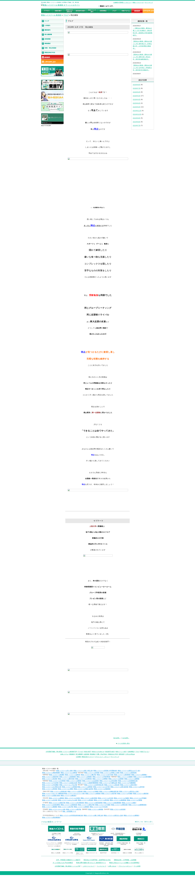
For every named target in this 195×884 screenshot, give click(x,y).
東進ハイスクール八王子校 (101, 787)
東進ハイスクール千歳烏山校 (108, 783)
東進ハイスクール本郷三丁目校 (109, 772)
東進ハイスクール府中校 (136, 787)
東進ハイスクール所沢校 (101, 800)
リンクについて (101, 866)
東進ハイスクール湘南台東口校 (108, 791)
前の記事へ (116, 738)
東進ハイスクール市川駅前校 (75, 803)
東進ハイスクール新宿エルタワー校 (129, 770)
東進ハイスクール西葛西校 (67, 776)
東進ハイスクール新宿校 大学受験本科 (105, 770)
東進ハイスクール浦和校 (56, 798)
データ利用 (137, 866)
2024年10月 (137, 114)
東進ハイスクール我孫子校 (57, 803)
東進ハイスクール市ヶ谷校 (64, 770)
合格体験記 (131, 751)
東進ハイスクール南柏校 (81, 807)
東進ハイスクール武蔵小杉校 (51, 795)
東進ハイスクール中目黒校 (50, 785)
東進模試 (92, 754)
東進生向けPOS (113, 754)
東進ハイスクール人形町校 (69, 772)
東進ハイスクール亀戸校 (88, 774)
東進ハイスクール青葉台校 (58, 791)
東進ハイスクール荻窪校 (49, 779)
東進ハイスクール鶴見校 (93, 793)
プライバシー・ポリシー (102, 757)
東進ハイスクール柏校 (129, 803)
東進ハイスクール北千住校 (105, 774)
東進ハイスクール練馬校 (131, 779)
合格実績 (86, 754)
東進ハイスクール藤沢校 (140, 793)
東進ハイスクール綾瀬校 (56, 774)
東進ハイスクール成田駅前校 (137, 805)
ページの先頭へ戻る (123, 743)
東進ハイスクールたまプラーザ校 (74, 793)
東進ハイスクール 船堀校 (51, 15)
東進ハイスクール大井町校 (57, 781)
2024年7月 (136, 125)
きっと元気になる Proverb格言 (63, 863)
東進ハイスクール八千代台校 (99, 807)
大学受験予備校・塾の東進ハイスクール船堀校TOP (61, 751)
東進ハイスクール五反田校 (90, 781)
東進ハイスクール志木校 (49, 800)
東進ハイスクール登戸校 (108, 793)
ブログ (66, 15)
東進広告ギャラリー (47, 122)
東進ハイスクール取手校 (73, 809)
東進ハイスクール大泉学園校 (142, 776)
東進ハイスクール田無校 (69, 787)
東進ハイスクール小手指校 (138, 798)
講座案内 (72, 754)
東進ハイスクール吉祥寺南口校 (93, 785)
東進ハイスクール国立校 (111, 785)
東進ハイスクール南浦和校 (118, 800)
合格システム (64, 754)
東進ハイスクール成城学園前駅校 (88, 783)
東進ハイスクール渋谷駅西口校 (127, 781)
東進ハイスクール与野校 (134, 800)
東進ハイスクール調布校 (84, 787)
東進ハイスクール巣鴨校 (100, 779)
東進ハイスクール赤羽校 (91, 772)
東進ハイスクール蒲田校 (73, 781)
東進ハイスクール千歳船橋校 (127, 783)
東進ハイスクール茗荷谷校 (128, 772)
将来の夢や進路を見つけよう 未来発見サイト (91, 863)
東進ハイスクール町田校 (49, 789)
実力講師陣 (79, 754)
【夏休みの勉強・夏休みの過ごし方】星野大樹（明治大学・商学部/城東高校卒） (142, 57)
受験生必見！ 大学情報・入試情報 (125, 860)
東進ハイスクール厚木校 (75, 791)
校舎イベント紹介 (121, 751)
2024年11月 (137, 110)
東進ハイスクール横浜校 (68, 795)
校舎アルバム (144, 751)
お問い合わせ (112, 866)
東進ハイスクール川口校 (105, 798)
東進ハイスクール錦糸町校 (122, 774)
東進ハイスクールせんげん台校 (67, 800)
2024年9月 (136, 118)
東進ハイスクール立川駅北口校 (51, 787)
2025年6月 (136, 103)
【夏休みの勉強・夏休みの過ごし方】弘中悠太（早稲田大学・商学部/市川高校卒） (142, 68)
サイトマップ (149, 2)
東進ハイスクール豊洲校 (138, 774)
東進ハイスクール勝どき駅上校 (83, 770)
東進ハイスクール (138, 2)
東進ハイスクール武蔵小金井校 (83, 789)
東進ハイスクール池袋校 (125, 776)
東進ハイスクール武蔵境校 (102, 789)
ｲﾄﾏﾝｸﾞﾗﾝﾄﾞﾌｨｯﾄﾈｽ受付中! (54, 846)
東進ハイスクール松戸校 (65, 807)
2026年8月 (136, 84)
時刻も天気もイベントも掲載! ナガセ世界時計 (124, 863)
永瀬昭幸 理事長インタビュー (122, 2)
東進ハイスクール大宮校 (72, 798)
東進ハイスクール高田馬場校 (51, 772)
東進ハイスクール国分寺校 (128, 785)
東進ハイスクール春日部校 (89, 798)
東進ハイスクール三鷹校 (65, 789)
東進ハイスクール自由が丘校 (68, 783)
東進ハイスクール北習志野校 (51, 805)
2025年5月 (136, 107)
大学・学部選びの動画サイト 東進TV (68, 860)
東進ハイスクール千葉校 (102, 805)
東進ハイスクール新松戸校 (86, 805)
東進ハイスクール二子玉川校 (68, 785)
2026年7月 (136, 88)
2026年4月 (136, 99)
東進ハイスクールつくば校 (57, 809)
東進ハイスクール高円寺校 (66, 779)
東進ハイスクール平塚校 (124, 793)
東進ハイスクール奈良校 (117, 809)
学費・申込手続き (101, 754)
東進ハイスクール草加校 (85, 800)
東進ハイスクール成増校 (116, 779)
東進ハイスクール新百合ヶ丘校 (128, 791)
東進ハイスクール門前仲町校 (101, 776)
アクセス (80, 751)
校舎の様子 (87, 751)
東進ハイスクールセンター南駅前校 (53, 793)
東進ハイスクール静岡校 (95, 809)
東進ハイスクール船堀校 (84, 776)
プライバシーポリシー (125, 866)
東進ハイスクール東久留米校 (119, 787)
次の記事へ (125, 738)
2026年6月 (136, 92)
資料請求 (121, 754)
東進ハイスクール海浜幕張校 (112, 803)
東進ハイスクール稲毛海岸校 (93, 803)
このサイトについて (88, 866)
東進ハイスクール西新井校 (50, 776)
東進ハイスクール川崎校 (91, 791)
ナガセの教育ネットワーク (51, 822)
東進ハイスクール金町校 (72, 774)
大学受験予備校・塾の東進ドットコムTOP (67, 866)
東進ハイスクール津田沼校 (119, 805)
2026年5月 (136, 96)
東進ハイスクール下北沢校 (50, 783)
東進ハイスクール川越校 (121, 798)
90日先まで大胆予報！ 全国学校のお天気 (97, 860)
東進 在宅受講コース (69, 811)
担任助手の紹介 (110, 751)
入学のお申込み (130, 754)
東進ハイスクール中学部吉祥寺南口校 (71, 815)
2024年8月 (136, 122)
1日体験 (78, 757)
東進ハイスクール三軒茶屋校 (108, 781)
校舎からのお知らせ (98, 751)
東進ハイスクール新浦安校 (69, 805)
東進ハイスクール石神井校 (83, 779)
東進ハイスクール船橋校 (49, 807)
